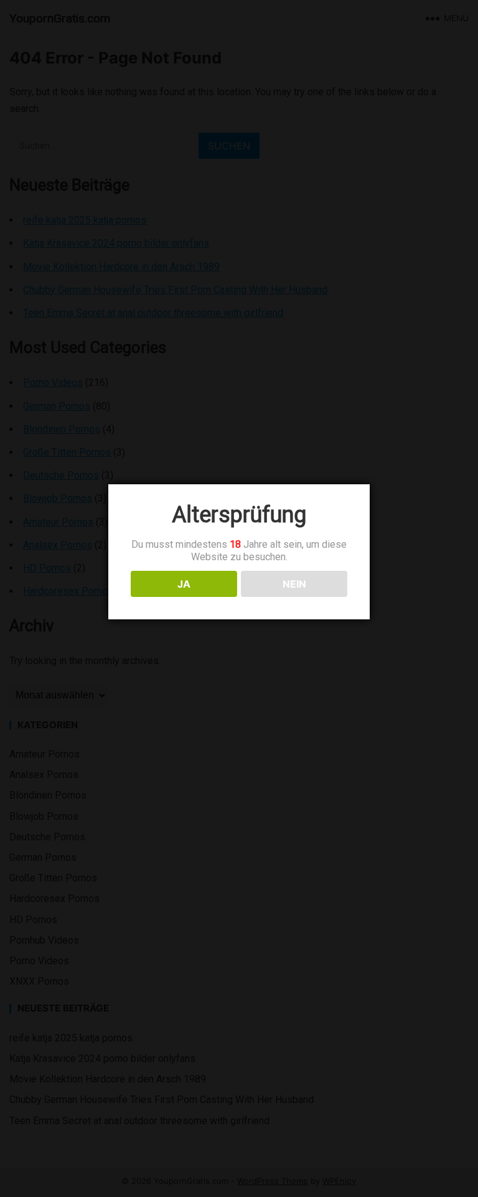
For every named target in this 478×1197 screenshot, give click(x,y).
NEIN (294, 584)
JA (183, 584)
